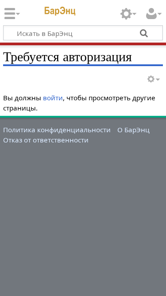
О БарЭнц (133, 129)
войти (53, 97)
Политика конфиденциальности (57, 129)
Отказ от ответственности (46, 139)
